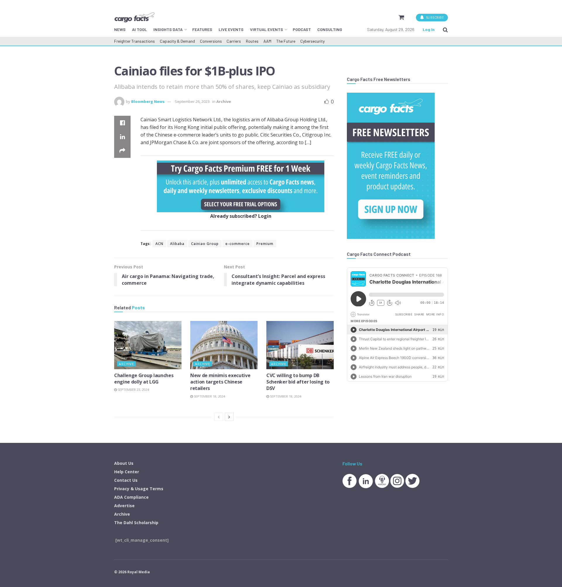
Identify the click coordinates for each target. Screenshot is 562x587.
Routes (252, 41)
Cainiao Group (205, 243)
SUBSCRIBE (434, 17)
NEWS (120, 29)
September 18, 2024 (209, 396)
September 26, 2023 (192, 101)
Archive (223, 101)
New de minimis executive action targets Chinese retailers (220, 382)
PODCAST (302, 29)
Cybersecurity (312, 41)
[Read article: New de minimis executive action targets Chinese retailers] (224, 345)
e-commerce (237, 243)
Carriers (234, 41)
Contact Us (126, 480)
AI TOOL (139, 29)
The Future (285, 41)
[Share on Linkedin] (122, 137)
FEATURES (202, 29)
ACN (159, 243)
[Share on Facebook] (122, 123)
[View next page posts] (229, 417)
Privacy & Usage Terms (138, 488)
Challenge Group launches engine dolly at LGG (143, 378)
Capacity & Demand (177, 41)
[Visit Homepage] (134, 17)
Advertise (124, 505)
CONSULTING (329, 29)
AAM (267, 41)
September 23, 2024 (133, 389)
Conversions (211, 41)
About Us (123, 463)
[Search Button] (445, 29)
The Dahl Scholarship (136, 522)
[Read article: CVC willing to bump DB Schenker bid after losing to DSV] (300, 345)
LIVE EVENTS (231, 29)
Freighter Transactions (134, 41)
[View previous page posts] (218, 417)
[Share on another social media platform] (122, 151)
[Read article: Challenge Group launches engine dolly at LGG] (147, 345)
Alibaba (177, 243)
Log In (429, 29)
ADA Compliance (131, 497)
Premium (264, 243)
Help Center (126, 471)
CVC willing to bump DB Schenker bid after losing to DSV (298, 382)
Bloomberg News (148, 101)
